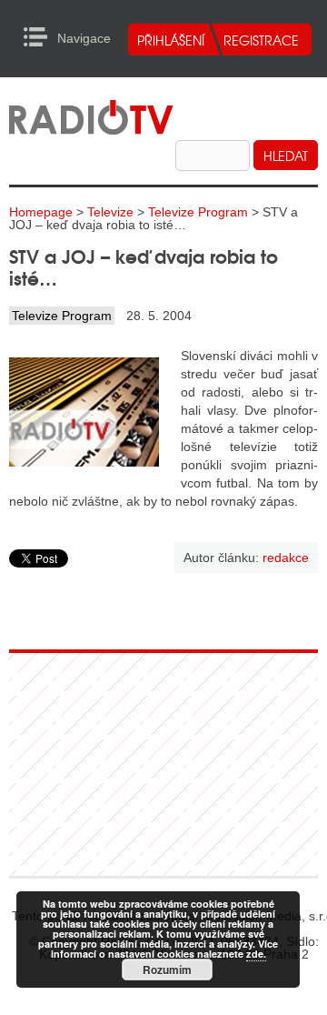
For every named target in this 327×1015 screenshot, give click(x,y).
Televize (110, 212)
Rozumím (167, 969)
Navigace (40, 37)
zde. (256, 953)
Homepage (41, 212)
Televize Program (198, 212)
